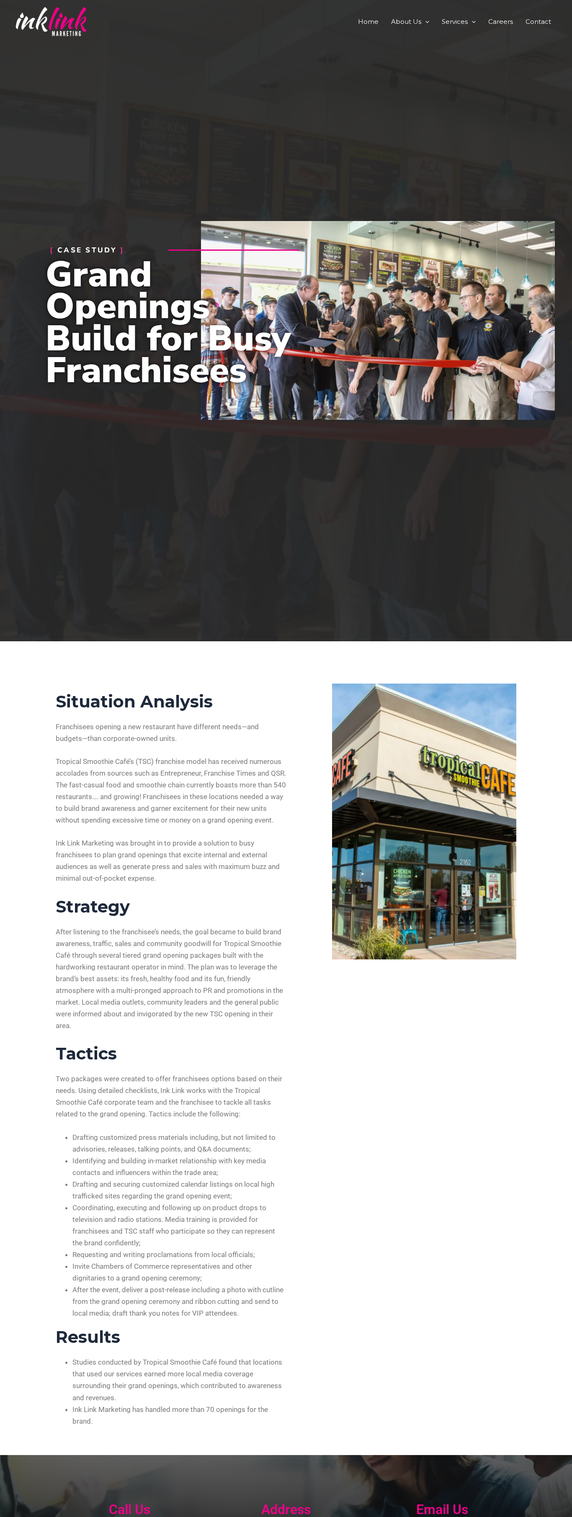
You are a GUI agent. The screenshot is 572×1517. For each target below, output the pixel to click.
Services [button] (455, 22)
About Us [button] (406, 22)
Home (368, 22)
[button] (425, 22)
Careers (500, 22)
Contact (538, 22)
